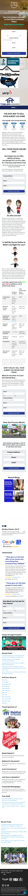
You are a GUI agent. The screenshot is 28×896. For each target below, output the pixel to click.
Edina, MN (4, 680)
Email (14, 47)
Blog (5, 874)
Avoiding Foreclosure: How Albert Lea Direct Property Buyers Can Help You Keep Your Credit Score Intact (13, 668)
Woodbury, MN (5, 686)
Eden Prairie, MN (6, 696)
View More (4, 703)
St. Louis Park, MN (6, 699)
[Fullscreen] (24, 648)
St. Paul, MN (5, 682)
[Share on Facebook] (3, 526)
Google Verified (16, 577)
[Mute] (22, 648)
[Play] (3, 648)
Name (14, 31)
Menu (13, 107)
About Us (21, 13)
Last (20, 35)
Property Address (14, 38)
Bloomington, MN (6, 684)
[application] (14, 643)
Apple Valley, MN (6, 690)
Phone (14, 42)
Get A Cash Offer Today (10, 13)
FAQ (21, 870)
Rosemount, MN (6, 701)
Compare (18, 870)
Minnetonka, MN (6, 688)
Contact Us (8, 872)
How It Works (12, 870)
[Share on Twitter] (5, 526)
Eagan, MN (4, 692)
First (8, 35)
